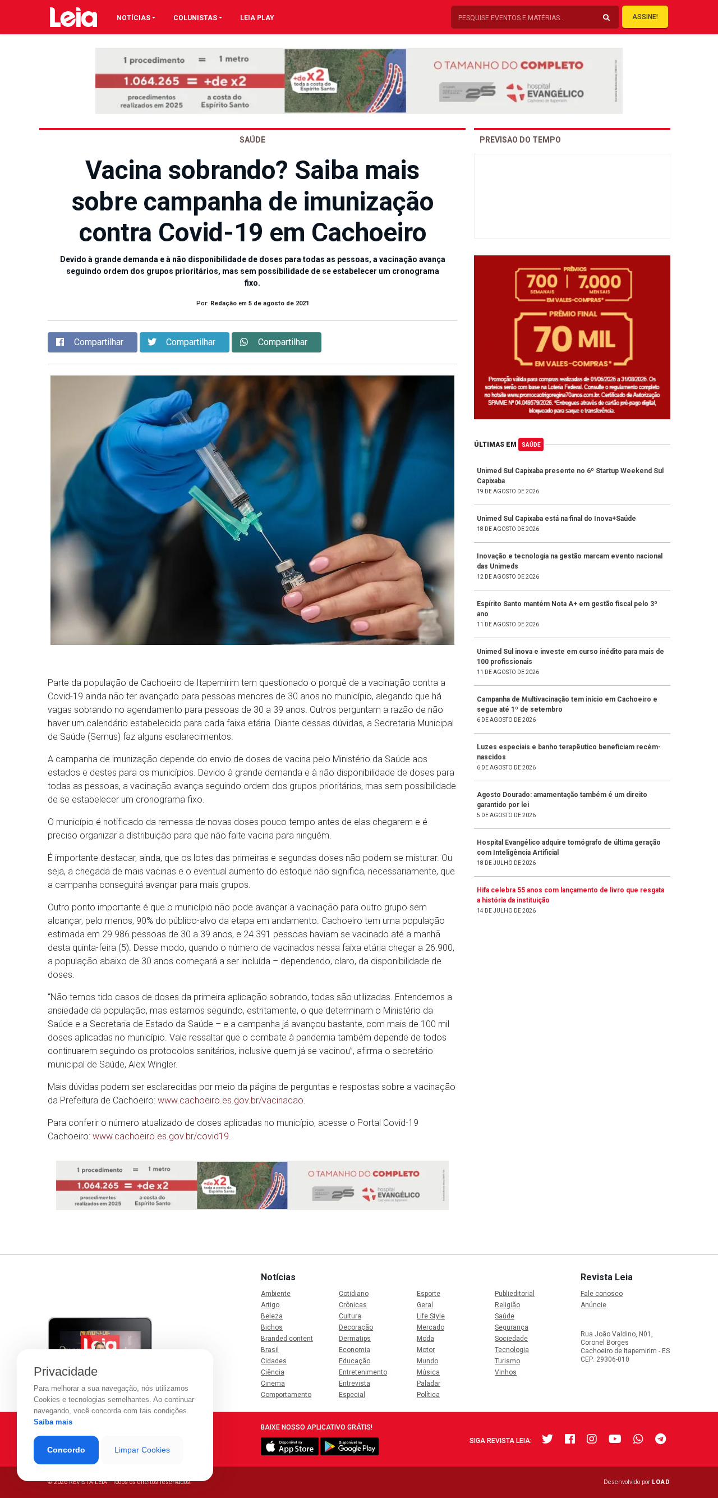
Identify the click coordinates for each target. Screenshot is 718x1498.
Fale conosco (602, 1294)
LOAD (661, 1482)
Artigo (270, 1305)
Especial (352, 1395)
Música (428, 1372)
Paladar (428, 1383)
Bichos (272, 1327)
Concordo (66, 1449)
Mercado (430, 1327)
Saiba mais (53, 1422)
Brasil (270, 1350)
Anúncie (593, 1305)
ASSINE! (645, 17)
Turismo (507, 1361)
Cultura (350, 1316)
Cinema (273, 1383)
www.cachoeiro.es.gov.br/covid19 (161, 1136)
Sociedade (511, 1339)
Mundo (427, 1361)
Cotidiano (354, 1294)
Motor (426, 1350)
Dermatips (355, 1339)
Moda (425, 1339)
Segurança (511, 1327)
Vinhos (506, 1372)
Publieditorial (515, 1294)
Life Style (431, 1316)
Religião (507, 1305)
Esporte (428, 1294)
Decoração (356, 1327)
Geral (425, 1305)
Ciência (272, 1372)
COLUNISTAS (195, 18)
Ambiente (276, 1294)
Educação (354, 1361)
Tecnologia (512, 1350)
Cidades (274, 1361)
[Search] (606, 18)
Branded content (287, 1339)
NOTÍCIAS (133, 18)
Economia (354, 1350)
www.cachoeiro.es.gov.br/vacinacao (230, 1100)
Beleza (272, 1316)
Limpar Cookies (142, 1449)
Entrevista (354, 1383)
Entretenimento (363, 1372)
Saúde (531, 445)
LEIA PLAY (257, 18)
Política (428, 1395)
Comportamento (286, 1395)
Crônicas (353, 1305)
